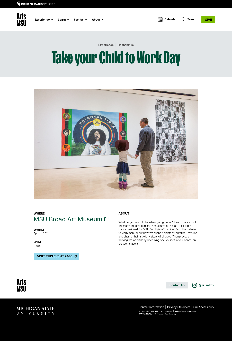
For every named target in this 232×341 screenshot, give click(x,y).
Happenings (125, 45)
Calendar (170, 19)
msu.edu (168, 311)
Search (191, 19)
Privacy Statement (178, 307)
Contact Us (176, 285)
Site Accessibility (203, 307)
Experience (105, 45)
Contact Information (151, 307)
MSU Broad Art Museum (68, 219)
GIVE (208, 19)
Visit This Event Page (55, 256)
